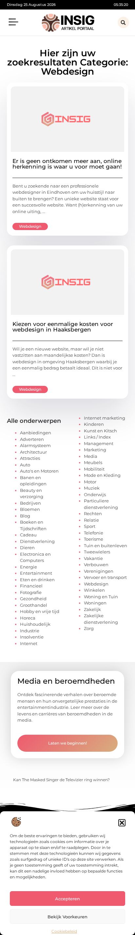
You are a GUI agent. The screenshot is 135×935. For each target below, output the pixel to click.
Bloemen (30, 509)
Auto (25, 464)
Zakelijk (92, 609)
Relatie (91, 520)
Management (98, 443)
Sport (89, 526)
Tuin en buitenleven (105, 545)
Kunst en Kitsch (100, 430)
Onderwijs (95, 494)
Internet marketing (104, 418)
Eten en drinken (37, 579)
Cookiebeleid (64, 931)
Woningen (95, 602)
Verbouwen (96, 564)
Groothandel (33, 605)
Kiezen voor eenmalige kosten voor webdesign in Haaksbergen (62, 327)
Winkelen (94, 590)
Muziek (92, 488)
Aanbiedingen (35, 432)
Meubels (93, 462)
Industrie (29, 630)
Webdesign (30, 226)
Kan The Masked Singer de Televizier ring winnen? (61, 779)
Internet (28, 643)
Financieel (31, 585)
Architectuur (33, 452)
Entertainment (36, 573)
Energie (28, 566)
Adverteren (32, 439)
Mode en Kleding (102, 475)
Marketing (95, 449)
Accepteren (67, 898)
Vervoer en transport (105, 577)
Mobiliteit (94, 469)
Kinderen (94, 424)
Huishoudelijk (35, 624)
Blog (25, 515)
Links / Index (97, 437)
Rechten (93, 513)
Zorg (89, 628)
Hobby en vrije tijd (39, 611)
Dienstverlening (37, 541)
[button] (122, 822)
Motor (90, 481)
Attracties (30, 458)
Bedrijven (30, 503)
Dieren (27, 547)
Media (90, 456)
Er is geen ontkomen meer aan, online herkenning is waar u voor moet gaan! (67, 164)
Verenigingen (98, 571)
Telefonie (93, 532)
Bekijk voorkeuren (67, 916)
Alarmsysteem (35, 445)
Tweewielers (97, 551)
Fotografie (31, 592)
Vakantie (93, 558)
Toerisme (93, 539)
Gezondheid (33, 598)
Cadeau (28, 534)
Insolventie (32, 636)
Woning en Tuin (101, 596)
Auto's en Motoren (39, 471)
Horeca (27, 617)
